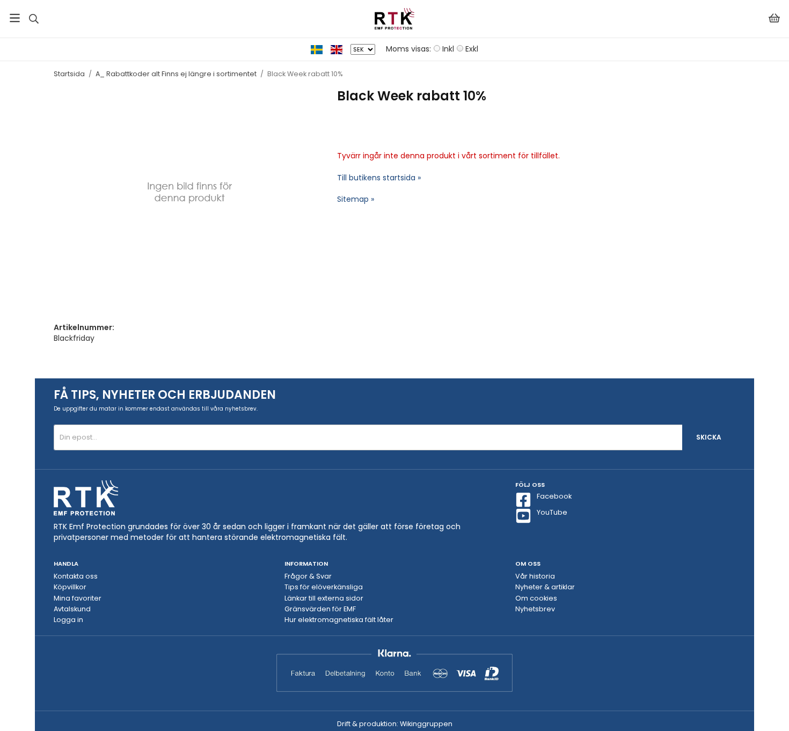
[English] (340, 48)
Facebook (554, 496)
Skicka (708, 437)
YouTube (552, 512)
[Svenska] (321, 48)
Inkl (448, 48)
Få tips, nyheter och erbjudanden (165, 394)
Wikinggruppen (426, 723)
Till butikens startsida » (379, 177)
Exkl (471, 48)
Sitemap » (355, 199)
